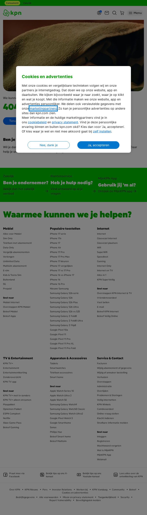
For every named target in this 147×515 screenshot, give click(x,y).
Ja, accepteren (98, 145)
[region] (73, 109)
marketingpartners (43, 108)
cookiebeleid (37, 122)
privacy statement (65, 122)
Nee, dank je (49, 145)
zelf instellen (102, 131)
